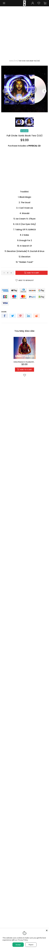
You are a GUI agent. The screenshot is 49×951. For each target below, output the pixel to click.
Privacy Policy (23, 940)
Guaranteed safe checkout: (14, 286)
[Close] (46, 930)
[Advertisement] (24, 34)
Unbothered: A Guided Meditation (25, 362)
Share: (4, 312)
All (16, 61)
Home (11, 61)
